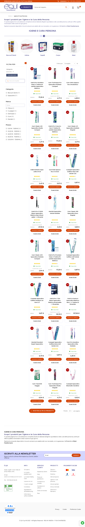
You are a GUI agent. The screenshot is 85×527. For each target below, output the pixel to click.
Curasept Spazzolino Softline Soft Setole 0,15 (72, 257)
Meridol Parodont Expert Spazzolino (37, 343)
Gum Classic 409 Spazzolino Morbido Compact (37, 257)
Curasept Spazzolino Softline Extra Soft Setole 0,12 (55, 344)
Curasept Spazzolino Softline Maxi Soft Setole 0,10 (72, 171)
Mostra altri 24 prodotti (43, 411)
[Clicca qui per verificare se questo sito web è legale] (8, 488)
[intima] (27, 46)
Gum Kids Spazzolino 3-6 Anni (55, 170)
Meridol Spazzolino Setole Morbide (55, 212)
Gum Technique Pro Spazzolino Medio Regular (54, 385)
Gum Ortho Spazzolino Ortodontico (72, 83)
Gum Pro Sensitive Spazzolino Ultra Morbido (73, 344)
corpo (58, 55)
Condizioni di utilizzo (40, 487)
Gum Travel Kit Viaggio (37, 385)
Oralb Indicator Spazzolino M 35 (37, 170)
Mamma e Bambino (53, 490)
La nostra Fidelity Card (29, 477)
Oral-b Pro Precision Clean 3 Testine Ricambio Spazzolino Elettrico (55, 257)
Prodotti (26, 7)
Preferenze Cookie (75, 509)
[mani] (74, 46)
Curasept (12, 111)
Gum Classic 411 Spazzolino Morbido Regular (72, 128)
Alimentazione (54, 477)
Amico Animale (54, 487)
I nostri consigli (28, 484)
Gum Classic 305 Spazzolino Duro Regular (72, 213)
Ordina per (60, 63)
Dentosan (12, 114)
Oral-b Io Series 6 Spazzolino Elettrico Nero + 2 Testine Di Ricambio (72, 301)
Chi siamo (27, 469)
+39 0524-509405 (75, 1)
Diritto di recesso (42, 490)
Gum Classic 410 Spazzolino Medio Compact (37, 128)
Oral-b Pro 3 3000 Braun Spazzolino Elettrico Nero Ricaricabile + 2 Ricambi (37, 214)
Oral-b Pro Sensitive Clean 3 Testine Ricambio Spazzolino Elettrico (37, 85)
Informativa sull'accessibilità (28, 495)
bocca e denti (11, 55)
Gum (11, 116)
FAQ (38, 474)
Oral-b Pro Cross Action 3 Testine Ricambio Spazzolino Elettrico (54, 129)
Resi (38, 493)
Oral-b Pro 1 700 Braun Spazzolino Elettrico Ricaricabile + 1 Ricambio (54, 301)
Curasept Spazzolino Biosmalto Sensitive (72, 385)
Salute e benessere (53, 470)
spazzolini (12, 95)
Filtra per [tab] (10, 64)
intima (27, 55)
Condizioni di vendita (40, 482)
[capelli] (42, 46)
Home (10, 16)
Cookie (65, 509)
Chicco (11, 108)
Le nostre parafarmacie (27, 473)
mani (73, 55)
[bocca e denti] (11, 46)
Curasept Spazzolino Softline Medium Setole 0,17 (37, 300)
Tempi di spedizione (40, 478)
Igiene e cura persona (54, 480)
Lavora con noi (28, 481)
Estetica (52, 474)
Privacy (57, 509)
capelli (42, 55)
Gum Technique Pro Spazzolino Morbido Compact (54, 84)
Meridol (11, 119)
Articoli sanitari (54, 484)
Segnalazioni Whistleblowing (28, 490)
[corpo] (58, 46)
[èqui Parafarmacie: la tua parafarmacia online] (11, 7)
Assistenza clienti (42, 471)
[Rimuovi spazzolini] (13, 71)
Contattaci (27, 487)
